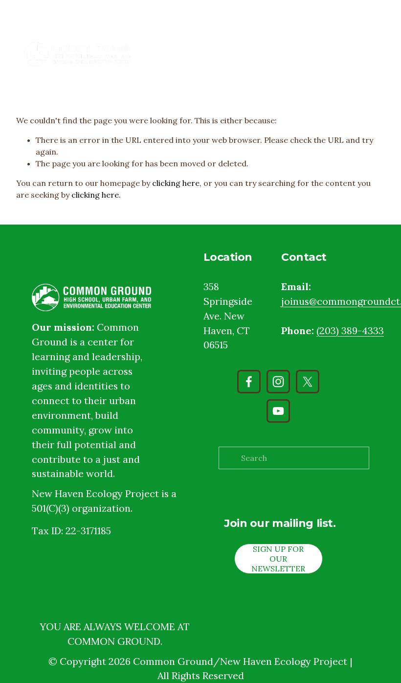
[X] (307, 381)
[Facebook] (249, 381)
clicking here (176, 183)
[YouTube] (278, 411)
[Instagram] (278, 381)
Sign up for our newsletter (278, 558)
